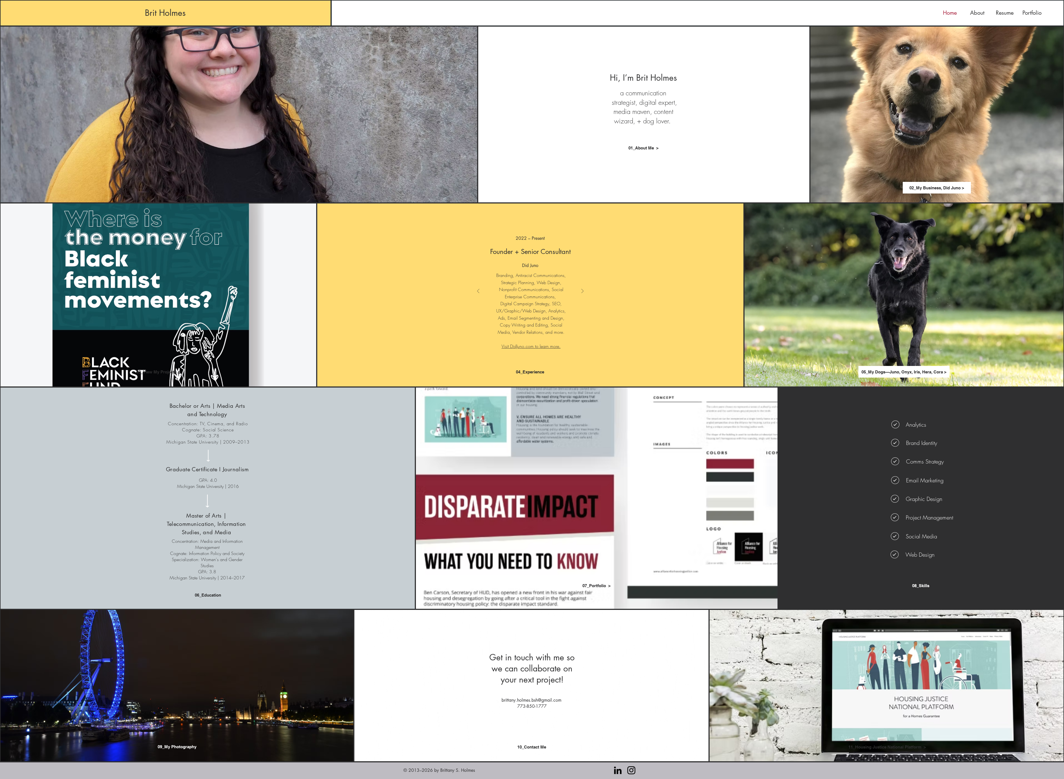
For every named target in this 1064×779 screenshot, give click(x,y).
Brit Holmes (165, 12)
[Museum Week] (533, 346)
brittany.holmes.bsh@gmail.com (531, 700)
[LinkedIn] (617, 770)
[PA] (527, 346)
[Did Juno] (521, 346)
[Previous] (478, 291)
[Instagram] (631, 770)
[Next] (582, 291)
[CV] (539, 346)
